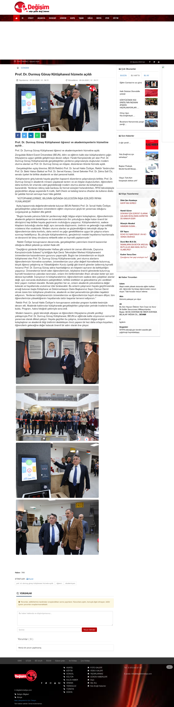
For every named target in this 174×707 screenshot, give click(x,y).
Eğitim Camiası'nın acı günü (131, 82)
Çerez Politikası (85, 660)
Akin (122, 296)
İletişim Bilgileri (23, 694)
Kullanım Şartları (60, 660)
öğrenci (59, 583)
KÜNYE (20, 660)
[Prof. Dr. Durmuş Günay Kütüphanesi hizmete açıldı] (56, 107)
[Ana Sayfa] (31, 7)
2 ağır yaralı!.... (125, 142)
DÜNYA (69, 692)
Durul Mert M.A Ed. (128, 241)
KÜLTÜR (69, 676)
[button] (23, 18)
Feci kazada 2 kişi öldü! (54, 61)
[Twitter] (154, 62)
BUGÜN (123, 75)
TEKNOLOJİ (71, 686)
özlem (122, 283)
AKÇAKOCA (41, 18)
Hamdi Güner (126, 210)
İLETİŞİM (28, 660)
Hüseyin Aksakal (127, 223)
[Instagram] (51, 683)
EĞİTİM (115, 18)
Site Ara (93, 683)
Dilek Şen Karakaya (128, 200)
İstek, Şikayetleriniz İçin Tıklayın (25, 700)
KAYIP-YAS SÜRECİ (128, 203)
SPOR (107, 18)
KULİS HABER (72, 679)
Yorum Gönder (89, 629)
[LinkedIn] (31, 135)
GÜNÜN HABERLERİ (98, 676)
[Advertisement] (87, 40)
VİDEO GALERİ (96, 670)
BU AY (146, 75)
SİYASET (31, 18)
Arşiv (92, 679)
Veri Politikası (73, 660)
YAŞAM (81, 18)
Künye (19, 697)
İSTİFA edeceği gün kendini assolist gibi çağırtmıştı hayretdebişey (136, 331)
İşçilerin (123, 322)
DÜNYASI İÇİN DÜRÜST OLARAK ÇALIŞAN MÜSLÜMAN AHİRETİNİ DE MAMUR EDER (134, 216)
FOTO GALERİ (96, 667)
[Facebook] (150, 62)
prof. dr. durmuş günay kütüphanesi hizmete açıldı (34, 583)
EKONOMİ (52, 18)
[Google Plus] (59, 683)
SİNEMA (69, 683)
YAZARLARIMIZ (96, 673)
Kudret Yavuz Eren (128, 254)
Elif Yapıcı (124, 231)
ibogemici (124, 327)
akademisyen (70, 583)
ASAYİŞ (72, 18)
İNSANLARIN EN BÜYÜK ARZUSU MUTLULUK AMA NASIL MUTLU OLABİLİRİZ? (134, 247)
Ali (121, 304)
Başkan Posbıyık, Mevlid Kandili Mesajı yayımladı (127, 169)
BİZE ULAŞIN (38, 660)
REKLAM (48, 660)
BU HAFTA (135, 75)
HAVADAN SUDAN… (128, 226)
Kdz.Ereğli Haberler (98, 686)
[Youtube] (158, 62)
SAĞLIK (90, 18)
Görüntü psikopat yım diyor (130, 299)
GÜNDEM (63, 18)
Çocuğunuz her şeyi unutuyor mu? (134, 257)
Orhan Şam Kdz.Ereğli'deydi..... (127, 114)
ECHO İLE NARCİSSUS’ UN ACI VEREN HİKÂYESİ (133, 235)
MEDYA (98, 18)
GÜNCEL (70, 673)
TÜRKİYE (70, 689)
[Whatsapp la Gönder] (37, 135)
